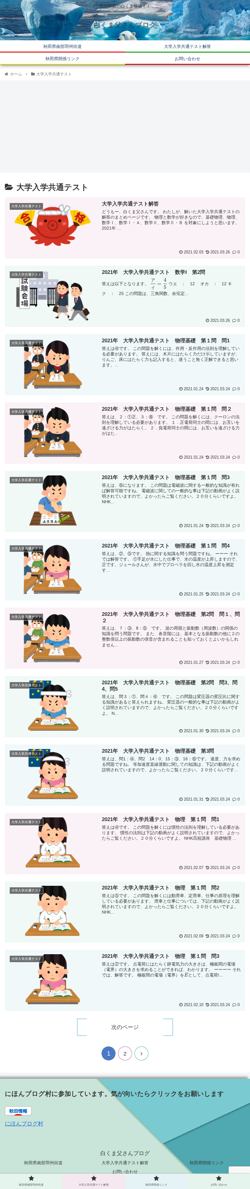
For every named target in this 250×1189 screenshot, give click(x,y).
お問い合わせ (125, 1171)
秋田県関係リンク (207, 1162)
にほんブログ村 (24, 1124)
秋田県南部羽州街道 (43, 1162)
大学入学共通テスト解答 (125, 1162)
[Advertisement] (125, 126)
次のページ (125, 1027)
